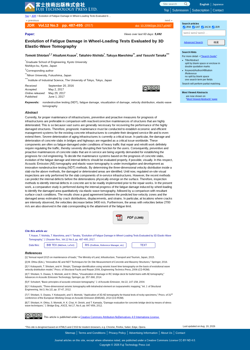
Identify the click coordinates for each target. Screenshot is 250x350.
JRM (188, 27)
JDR (33, 16)
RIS (104, 245)
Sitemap (70, 332)
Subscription (200, 10)
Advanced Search (193, 42)
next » (168, 20)
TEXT (143, 245)
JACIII (207, 27)
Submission (180, 10)
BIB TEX (60, 245)
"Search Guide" (209, 56)
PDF (135, 217)
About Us (166, 332)
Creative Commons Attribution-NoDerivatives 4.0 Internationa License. (120, 317)
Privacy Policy (117, 332)
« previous (32, 20)
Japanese (217, 4)
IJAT (197, 27)
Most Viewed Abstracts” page (202, 99)
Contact (218, 10)
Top (166, 10)
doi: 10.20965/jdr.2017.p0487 (153, 25)
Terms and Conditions (92, 332)
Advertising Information (143, 332)
